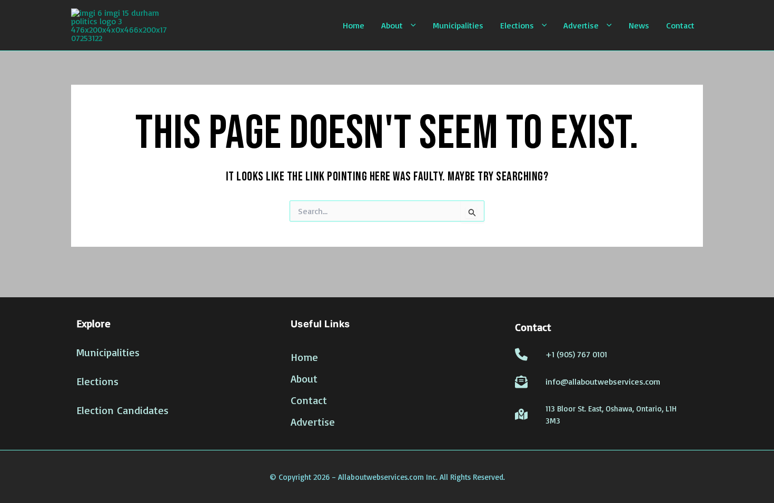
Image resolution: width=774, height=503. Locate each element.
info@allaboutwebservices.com (602, 381)
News (639, 25)
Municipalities (458, 25)
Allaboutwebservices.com (381, 477)
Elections (517, 25)
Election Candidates (122, 410)
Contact (680, 25)
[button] (409, 25)
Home (353, 25)
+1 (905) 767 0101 (576, 354)
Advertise (581, 25)
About (392, 25)
